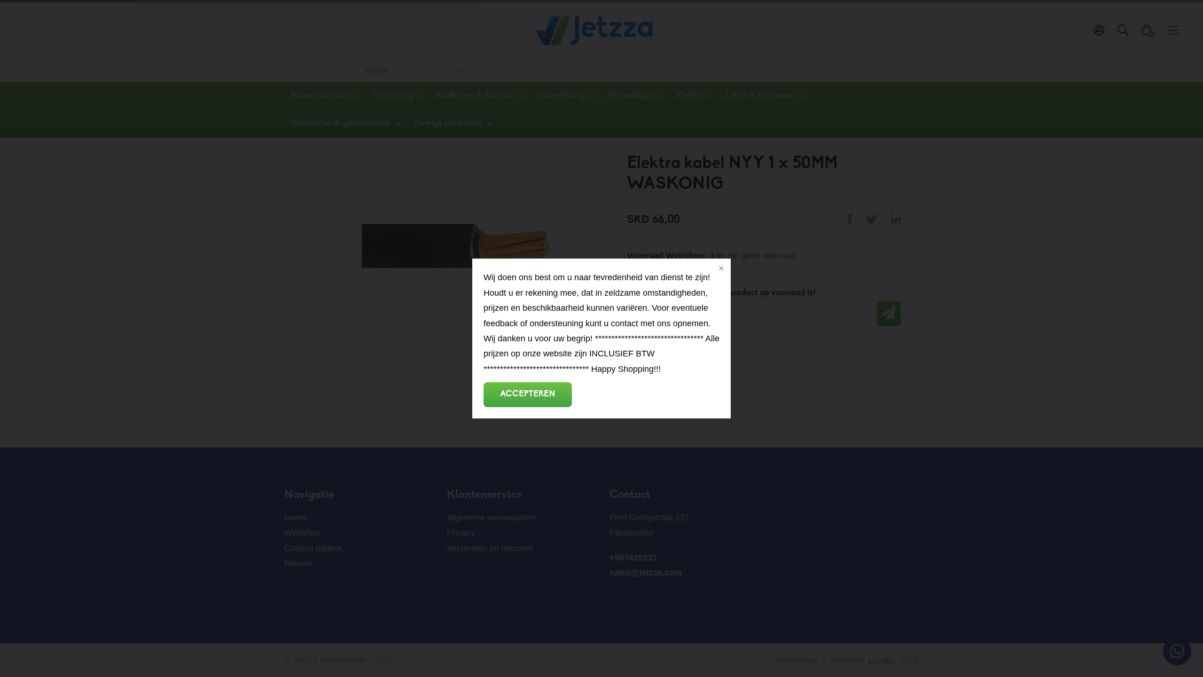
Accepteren (527, 394)
